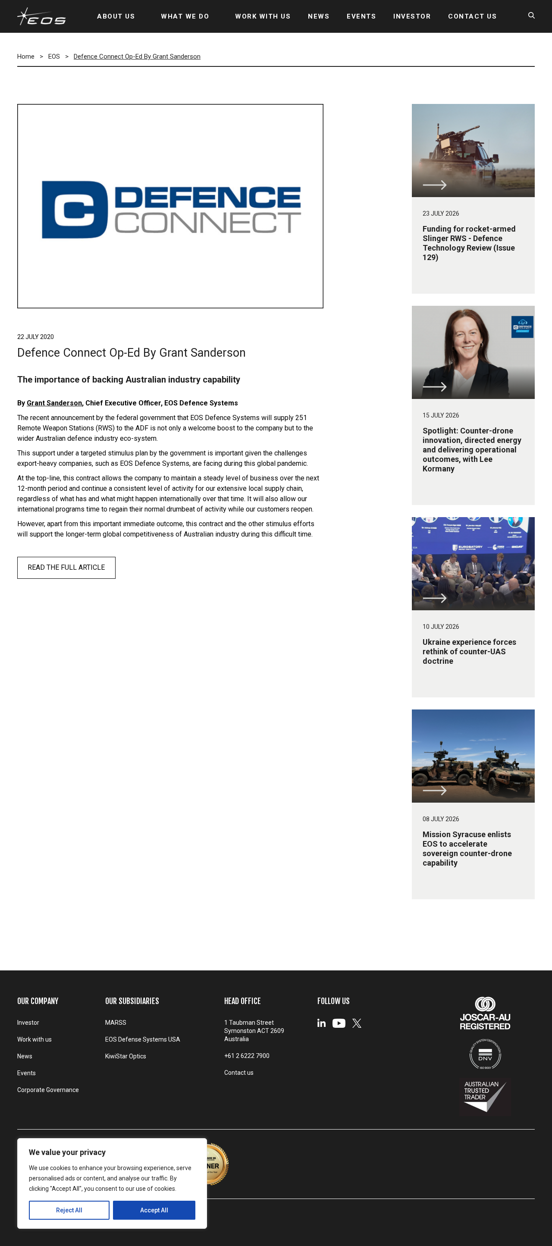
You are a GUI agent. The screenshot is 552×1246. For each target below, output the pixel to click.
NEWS (318, 16)
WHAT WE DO (185, 16)
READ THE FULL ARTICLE (66, 567)
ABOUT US (116, 16)
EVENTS (361, 16)
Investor (28, 1022)
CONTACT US (472, 16)
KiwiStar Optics (125, 1056)
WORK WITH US (263, 16)
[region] (112, 1183)
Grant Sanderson (54, 403)
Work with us (34, 1039)
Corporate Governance (48, 1089)
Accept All (154, 1210)
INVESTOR (412, 16)
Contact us (239, 1072)
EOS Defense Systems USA (142, 1039)
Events (26, 1073)
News (24, 1056)
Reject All (69, 1210)
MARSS (115, 1022)
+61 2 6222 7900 (247, 1055)
